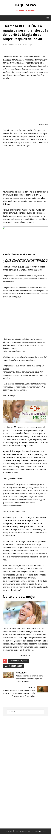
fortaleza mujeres (18, 661)
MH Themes (41, 831)
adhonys (28, 44)
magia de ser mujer (13, 666)
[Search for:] (25, 711)
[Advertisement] (25, 101)
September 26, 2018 (13, 44)
